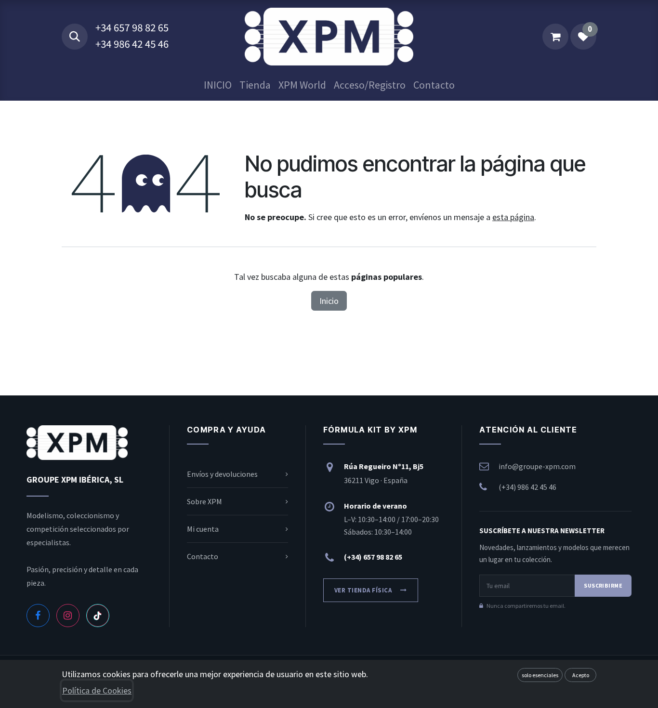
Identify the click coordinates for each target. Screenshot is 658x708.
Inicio (329, 300)
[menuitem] (218, 85)
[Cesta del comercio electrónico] (555, 37)
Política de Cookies (97, 690)
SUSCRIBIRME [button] (603, 585)
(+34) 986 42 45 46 (527, 487)
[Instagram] (67, 615)
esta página (513, 217)
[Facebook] (38, 615)
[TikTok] (97, 615)
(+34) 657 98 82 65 (373, 557)
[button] (75, 37)
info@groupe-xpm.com (537, 466)
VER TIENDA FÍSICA (363, 590)
